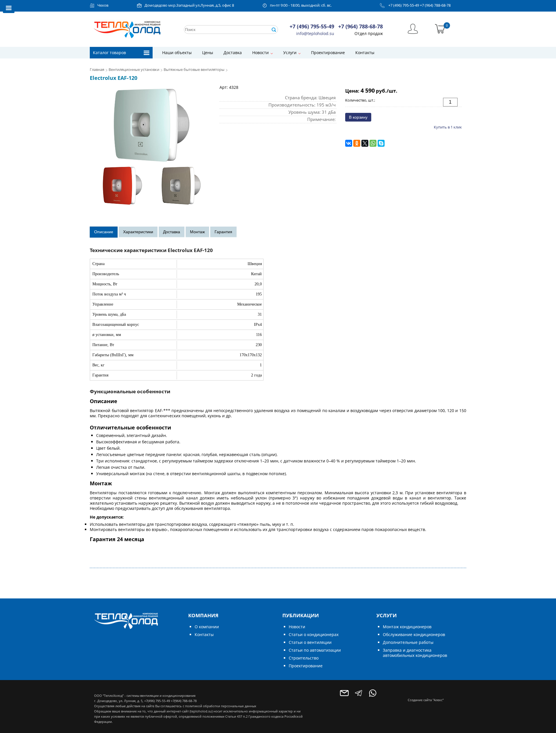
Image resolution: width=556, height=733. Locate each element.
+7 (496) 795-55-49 (403, 5)
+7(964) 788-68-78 (184, 701)
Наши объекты (177, 52)
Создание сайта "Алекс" (426, 700)
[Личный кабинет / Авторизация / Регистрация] (413, 28)
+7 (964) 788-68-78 (435, 5)
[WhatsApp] (373, 143)
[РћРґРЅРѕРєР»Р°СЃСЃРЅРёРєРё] (356, 143)
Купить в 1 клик (448, 127)
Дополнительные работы (408, 642)
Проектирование (328, 52)
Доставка (233, 52)
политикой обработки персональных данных (220, 706)
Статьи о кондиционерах (314, 634)
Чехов (102, 5)
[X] (364, 143)
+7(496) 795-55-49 (157, 701)
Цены (207, 52)
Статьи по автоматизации (315, 650)
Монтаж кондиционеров (407, 626)
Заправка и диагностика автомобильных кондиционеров (415, 652)
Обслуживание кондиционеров (414, 634)
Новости (260, 52)
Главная (97, 69)
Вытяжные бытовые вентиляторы (194, 69)
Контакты (364, 52)
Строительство (304, 658)
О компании (207, 626)
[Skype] (381, 143)
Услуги (290, 52)
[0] (440, 28)
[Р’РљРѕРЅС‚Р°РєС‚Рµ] (348, 143)
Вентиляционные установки (134, 69)
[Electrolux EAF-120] (152, 146)
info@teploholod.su (315, 33)
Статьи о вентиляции (310, 642)
